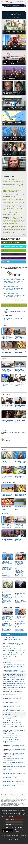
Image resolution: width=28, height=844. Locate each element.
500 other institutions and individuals (19, 795)
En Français (22, 1)
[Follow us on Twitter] (9, 827)
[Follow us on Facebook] (6, 827)
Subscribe (8, 824)
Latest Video (4, 430)
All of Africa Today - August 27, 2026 (13, 199)
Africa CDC (5, 309)
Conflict (4, 325)
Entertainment (6, 394)
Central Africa (19, 552)
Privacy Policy (15, 835)
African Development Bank (10, 242)
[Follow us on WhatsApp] (18, 827)
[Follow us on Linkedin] (15, 827)
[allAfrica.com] (14, 273)
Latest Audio (4, 437)
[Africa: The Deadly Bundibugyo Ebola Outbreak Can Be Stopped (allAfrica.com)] (7, 557)
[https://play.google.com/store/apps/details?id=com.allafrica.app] (7, 831)
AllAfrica (9, 2)
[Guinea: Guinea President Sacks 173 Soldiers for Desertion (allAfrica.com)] (20, 612)
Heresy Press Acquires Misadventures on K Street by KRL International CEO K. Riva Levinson (14, 318)
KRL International (6, 315)
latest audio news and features (17, 439)
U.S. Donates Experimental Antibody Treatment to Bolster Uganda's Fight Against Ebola (13, 186)
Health (4, 449)
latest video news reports (14, 432)
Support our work (10, 819)
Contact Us (23, 835)
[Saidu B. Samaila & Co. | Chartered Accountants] (14, 5)
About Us (15, 837)
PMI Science (5, 261)
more (23, 234)
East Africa (5, 580)
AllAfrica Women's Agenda (10, 258)
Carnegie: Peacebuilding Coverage (12, 246)
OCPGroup (5, 250)
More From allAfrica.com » (17, 300)
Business (4, 358)
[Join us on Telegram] (12, 827)
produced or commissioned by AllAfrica (13, 804)
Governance (5, 514)
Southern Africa (6, 607)
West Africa (18, 607)
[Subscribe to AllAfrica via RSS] (21, 827)
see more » (5, 788)
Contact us (16, 805)
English (18, 1)
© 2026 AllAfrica (6, 835)
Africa (4, 552)
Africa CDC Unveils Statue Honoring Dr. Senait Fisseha (14, 312)
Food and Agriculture (8, 482)
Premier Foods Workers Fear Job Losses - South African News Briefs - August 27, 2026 (13, 208)
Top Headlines (8, 176)
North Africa (18, 580)
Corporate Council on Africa (11, 254)
